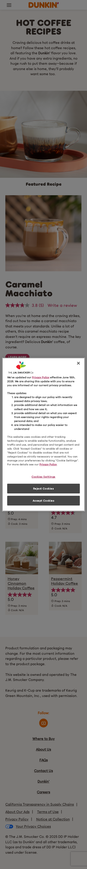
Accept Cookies (44, 500)
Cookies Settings (43, 476)
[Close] (78, 363)
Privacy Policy (40, 377)
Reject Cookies (43, 488)
